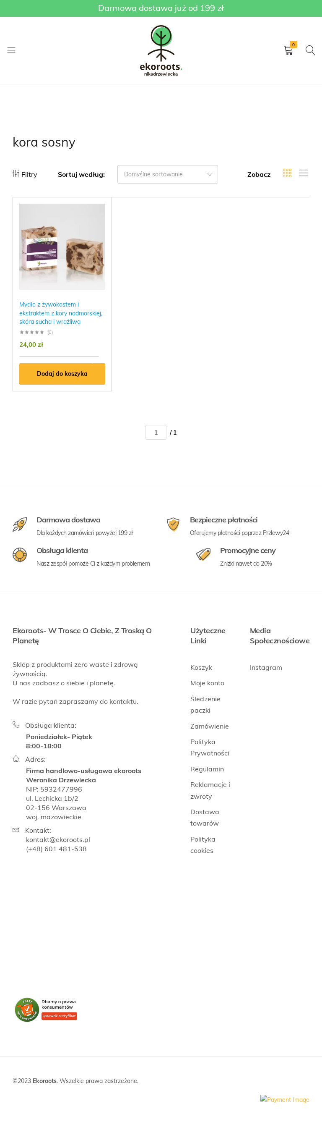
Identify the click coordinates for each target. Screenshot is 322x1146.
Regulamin (207, 769)
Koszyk (201, 667)
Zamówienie (209, 726)
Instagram (266, 667)
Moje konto (207, 683)
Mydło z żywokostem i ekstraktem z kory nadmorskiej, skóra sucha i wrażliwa (60, 313)
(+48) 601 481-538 (56, 848)
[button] (62, 374)
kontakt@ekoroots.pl (58, 839)
